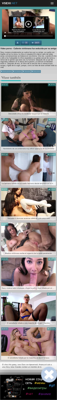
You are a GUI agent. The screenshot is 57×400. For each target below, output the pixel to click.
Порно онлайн (39, 385)
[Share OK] (26, 394)
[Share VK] (22, 394)
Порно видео (28, 385)
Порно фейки (17, 385)
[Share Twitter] (31, 394)
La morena (17, 71)
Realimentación (34, 376)
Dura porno (36, 71)
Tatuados (27, 71)
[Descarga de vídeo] (17, 42)
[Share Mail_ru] (35, 394)
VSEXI (9, 3)
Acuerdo (22, 376)
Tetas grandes (7, 71)
